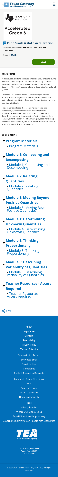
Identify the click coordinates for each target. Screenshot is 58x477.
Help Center (29, 331)
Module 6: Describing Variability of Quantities (26, 264)
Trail (29, 402)
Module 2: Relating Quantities (21, 178)
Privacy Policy (29, 344)
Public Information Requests (29, 373)
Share (8, 311)
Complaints (29, 368)
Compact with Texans (29, 355)
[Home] (18, 4)
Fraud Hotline (29, 364)
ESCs (29, 383)
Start (43, 62)
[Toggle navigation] (54, 4)
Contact (29, 335)
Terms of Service (29, 349)
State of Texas (29, 388)
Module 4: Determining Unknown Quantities (25, 221)
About (29, 326)
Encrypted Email (29, 359)
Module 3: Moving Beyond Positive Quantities (27, 200)
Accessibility (29, 340)
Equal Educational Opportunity (29, 416)
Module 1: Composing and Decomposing (27, 157)
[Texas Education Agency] (26, 433)
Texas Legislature (29, 392)
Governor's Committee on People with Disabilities (29, 420)
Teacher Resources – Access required (24, 295)
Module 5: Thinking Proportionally (22, 243)
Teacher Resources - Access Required (28, 286)
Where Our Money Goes (29, 411)
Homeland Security (29, 397)
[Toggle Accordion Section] (3, 140)
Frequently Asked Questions (29, 379)
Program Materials (21, 141)
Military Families (29, 407)
